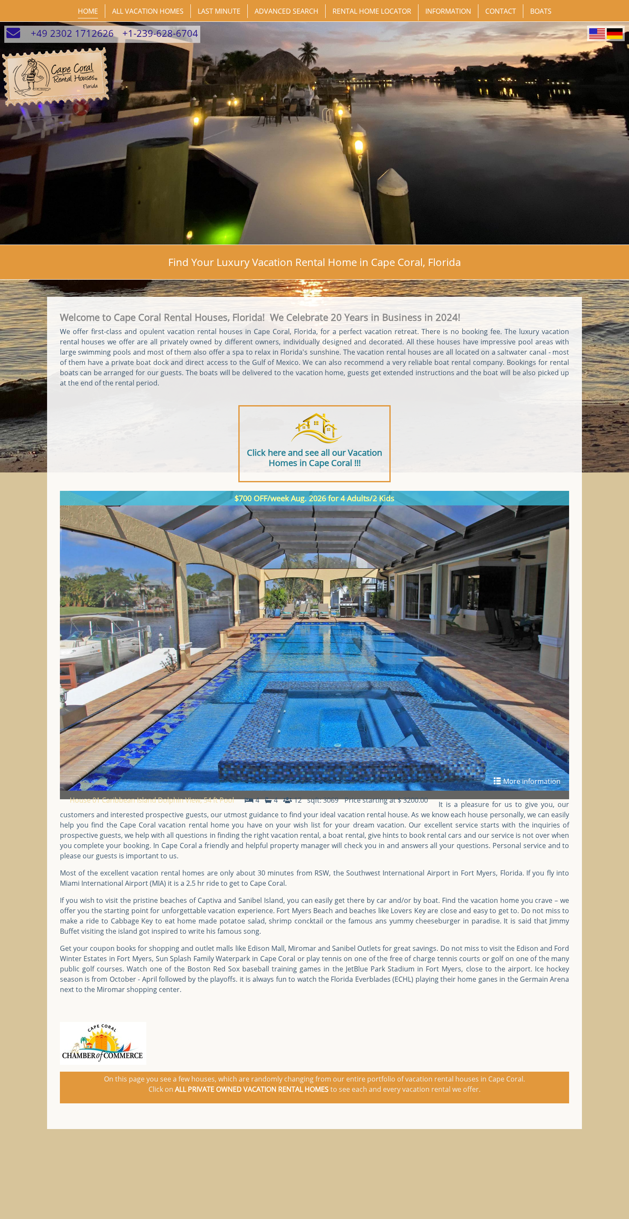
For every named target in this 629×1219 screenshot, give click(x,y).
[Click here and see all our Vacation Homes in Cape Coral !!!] (314, 428)
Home (88, 11)
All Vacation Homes (148, 11)
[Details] (315, 641)
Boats (541, 11)
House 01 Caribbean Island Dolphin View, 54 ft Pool (152, 800)
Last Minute (219, 11)
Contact (500, 11)
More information (531, 781)
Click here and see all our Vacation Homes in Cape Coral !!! (314, 458)
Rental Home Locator (371, 11)
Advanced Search (286, 11)
